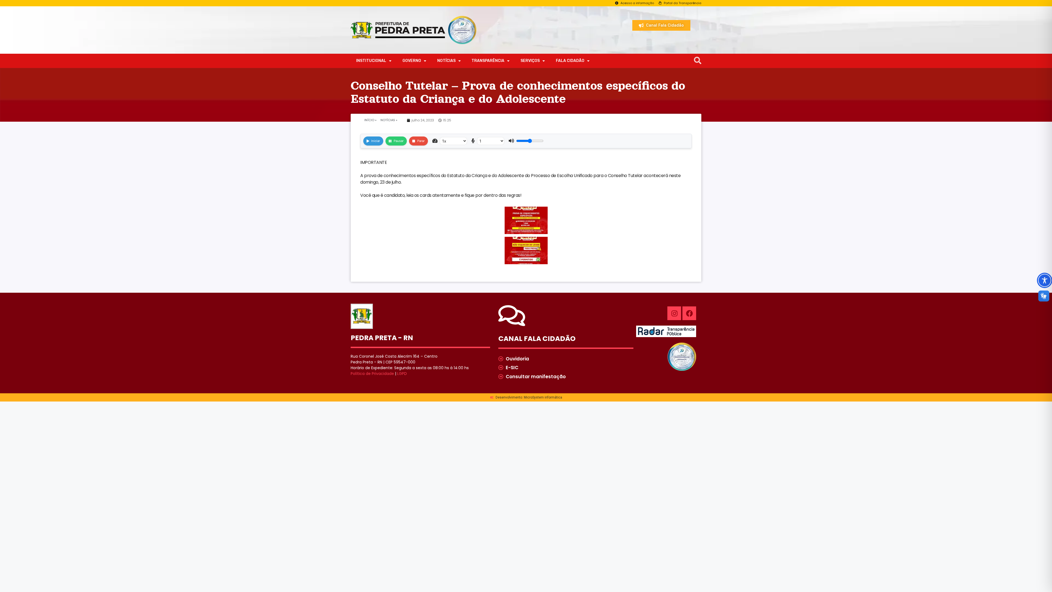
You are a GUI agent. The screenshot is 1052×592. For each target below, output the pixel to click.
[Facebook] (689, 313)
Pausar (399, 141)
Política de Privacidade (372, 373)
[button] (697, 60)
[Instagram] (674, 313)
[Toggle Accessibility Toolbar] (1044, 280)
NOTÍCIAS (446, 60)
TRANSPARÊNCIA (487, 60)
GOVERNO (411, 60)
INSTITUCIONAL (371, 60)
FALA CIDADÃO (570, 60)
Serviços (530, 60)
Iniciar (375, 141)
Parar (421, 141)
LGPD (402, 373)
